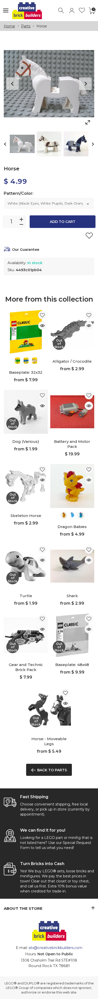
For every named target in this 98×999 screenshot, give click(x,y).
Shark (72, 595)
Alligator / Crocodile (72, 361)
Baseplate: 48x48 (72, 664)
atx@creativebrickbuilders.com (55, 947)
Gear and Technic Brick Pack (26, 667)
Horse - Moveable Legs (49, 741)
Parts (25, 26)
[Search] (61, 10)
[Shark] (72, 566)
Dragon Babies (72, 526)
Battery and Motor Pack (72, 444)
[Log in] (72, 10)
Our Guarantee (25, 249)
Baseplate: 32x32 (25, 372)
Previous (12, 83)
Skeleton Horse (26, 515)
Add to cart (62, 221)
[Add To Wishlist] (89, 235)
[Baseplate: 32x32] (26, 332)
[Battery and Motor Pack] (72, 412)
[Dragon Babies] (72, 486)
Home (9, 26)
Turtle (26, 595)
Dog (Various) (25, 441)
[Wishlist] (82, 10)
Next (85, 83)
